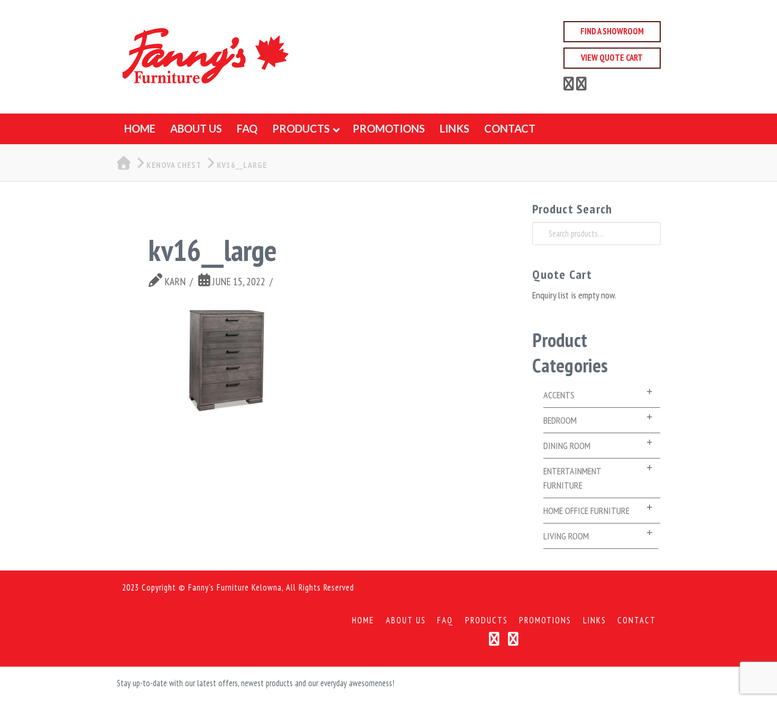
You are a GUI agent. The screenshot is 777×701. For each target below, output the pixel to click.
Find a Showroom (612, 31)
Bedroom (560, 420)
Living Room (566, 536)
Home (363, 620)
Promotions (545, 620)
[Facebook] (568, 85)
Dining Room (566, 446)
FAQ (445, 620)
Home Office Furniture (586, 510)
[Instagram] (513, 639)
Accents (559, 395)
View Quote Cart (612, 57)
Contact (636, 620)
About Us (406, 620)
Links (594, 620)
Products (486, 620)
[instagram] (581, 85)
